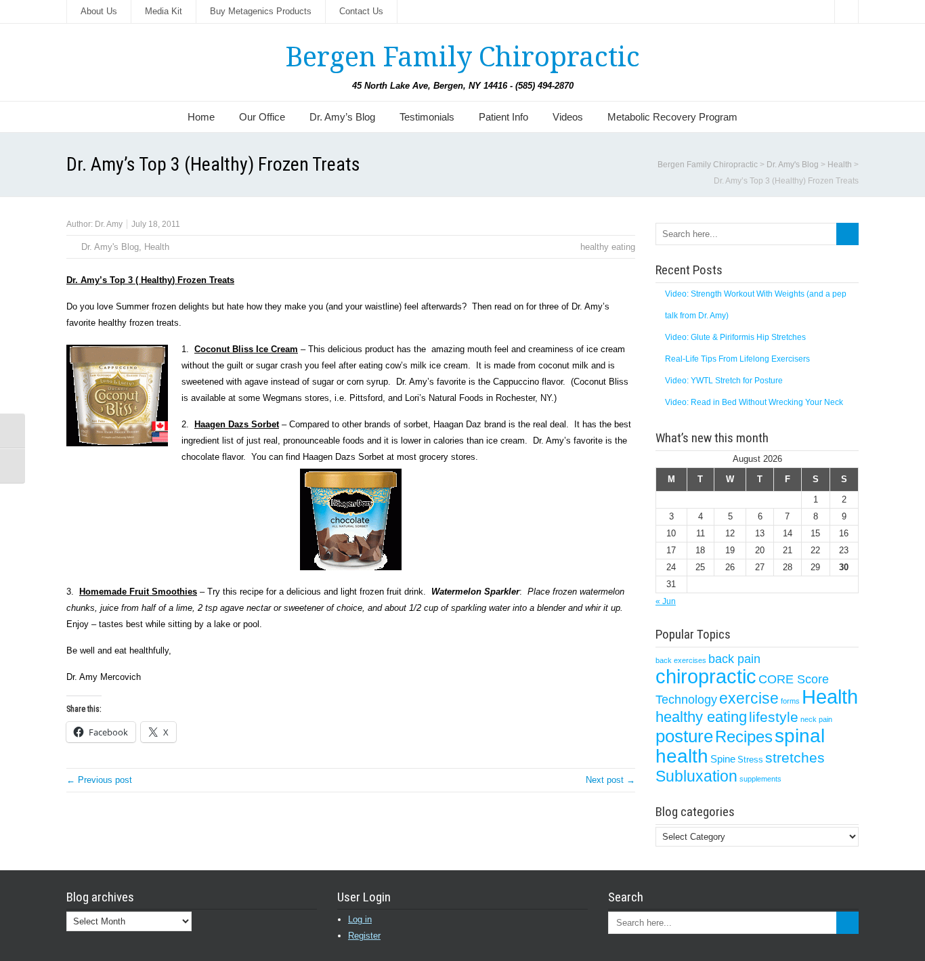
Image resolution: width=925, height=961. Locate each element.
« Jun (665, 601)
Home (201, 117)
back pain (734, 659)
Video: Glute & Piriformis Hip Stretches (735, 337)
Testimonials (427, 117)
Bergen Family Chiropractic (462, 57)
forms (790, 701)
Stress (750, 759)
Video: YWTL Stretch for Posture (724, 380)
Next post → (610, 780)
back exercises (680, 660)
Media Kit (163, 11)
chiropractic (705, 676)
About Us (99, 11)
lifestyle (773, 717)
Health (156, 247)
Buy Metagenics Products (260, 11)
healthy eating (607, 247)
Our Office (262, 117)
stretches (795, 757)
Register (364, 936)
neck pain (816, 719)
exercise (749, 698)
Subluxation (696, 776)
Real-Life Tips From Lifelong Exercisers (737, 359)
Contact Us (361, 11)
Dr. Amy (109, 224)
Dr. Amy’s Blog (342, 117)
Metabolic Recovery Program (672, 117)
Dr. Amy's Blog (110, 247)
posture (684, 736)
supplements (760, 779)
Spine (722, 759)
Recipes (744, 736)
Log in (360, 919)
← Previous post (99, 780)
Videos (568, 117)
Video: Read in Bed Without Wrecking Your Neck (754, 402)
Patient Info (503, 117)
